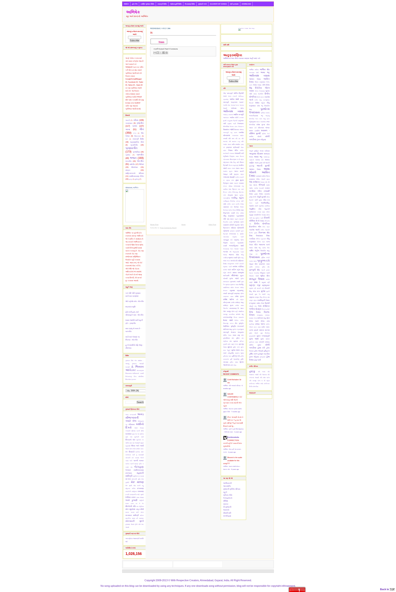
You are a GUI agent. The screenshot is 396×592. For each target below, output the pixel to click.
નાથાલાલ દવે (227, 207)
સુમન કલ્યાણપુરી (263, 336)
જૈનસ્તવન (137, 136)
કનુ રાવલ (233, 132)
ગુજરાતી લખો (202, 4)
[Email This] (154, 52)
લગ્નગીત (128, 161)
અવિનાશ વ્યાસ (233, 111)
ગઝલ (134, 126)
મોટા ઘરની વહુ (138, 485)
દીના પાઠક (266, 227)
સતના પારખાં (129, 512)
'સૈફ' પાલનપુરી (228, 93)
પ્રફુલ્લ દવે (263, 260)
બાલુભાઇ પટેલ (239, 240)
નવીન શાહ (258, 100)
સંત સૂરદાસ (130, 509)
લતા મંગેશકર (264, 306)
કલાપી (225, 138)
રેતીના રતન (130, 497)
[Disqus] (183, 98)
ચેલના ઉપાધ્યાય (260, 91)
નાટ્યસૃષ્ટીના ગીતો (137, 142)
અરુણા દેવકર (235, 105)
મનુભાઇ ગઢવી (227, 266)
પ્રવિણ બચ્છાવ (265, 113)
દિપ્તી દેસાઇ (260, 221)
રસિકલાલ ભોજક (264, 128)
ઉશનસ (236, 129)
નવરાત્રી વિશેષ (162, 4)
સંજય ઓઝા (260, 324)
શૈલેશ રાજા (265, 321)
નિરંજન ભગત (239, 207)
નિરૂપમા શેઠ (264, 232)
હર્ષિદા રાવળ (253, 354)
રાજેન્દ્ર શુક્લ (228, 305)
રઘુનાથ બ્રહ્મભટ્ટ (237, 290)
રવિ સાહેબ (240, 299)
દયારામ (241, 183)
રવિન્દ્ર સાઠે (266, 297)
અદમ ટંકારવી (232, 96)
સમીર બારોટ (265, 327)
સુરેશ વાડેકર (265, 339)
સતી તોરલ (140, 512)
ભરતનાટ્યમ (140, 370)
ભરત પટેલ (258, 119)
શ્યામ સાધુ (236, 335)
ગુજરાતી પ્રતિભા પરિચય (231, 489)
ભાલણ (225, 255)
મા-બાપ (128, 479)
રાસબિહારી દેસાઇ (263, 300)
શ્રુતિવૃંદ (251, 324)
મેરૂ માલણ (137, 482)
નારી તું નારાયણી (138, 455)
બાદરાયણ (226, 237)
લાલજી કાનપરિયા (229, 314)
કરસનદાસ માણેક (238, 135)
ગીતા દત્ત (266, 200)
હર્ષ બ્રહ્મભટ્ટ (234, 359)
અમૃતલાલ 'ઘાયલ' (237, 102)
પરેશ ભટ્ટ (260, 106)
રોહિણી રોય (253, 306)
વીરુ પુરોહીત (239, 323)
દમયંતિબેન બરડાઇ (260, 215)
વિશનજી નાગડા (228, 323)
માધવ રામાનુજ (238, 272)
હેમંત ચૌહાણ (261, 139)
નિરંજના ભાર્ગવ (227, 210)
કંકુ (126, 424)
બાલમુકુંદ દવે (227, 240)
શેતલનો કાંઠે (130, 506)
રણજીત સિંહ (258, 297)
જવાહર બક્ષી (227, 174)
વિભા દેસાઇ (255, 312)
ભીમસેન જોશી (254, 276)
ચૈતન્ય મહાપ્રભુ (233, 165)
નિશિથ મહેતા (260, 103)
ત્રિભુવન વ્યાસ (228, 183)
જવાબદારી (136, 538)
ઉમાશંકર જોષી (228, 129)
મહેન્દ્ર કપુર (254, 285)
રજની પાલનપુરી (228, 293)
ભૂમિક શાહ (241, 257)
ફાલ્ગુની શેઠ (254, 270)
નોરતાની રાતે (129, 458)
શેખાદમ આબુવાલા (237, 332)
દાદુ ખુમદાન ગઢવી (258, 218)
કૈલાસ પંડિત (233, 150)
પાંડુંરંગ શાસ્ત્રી (239, 219)
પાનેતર (127, 464)
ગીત (141, 129)
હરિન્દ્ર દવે (236, 356)
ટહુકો (225, 492)
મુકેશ (263, 291)
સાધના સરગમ (264, 330)
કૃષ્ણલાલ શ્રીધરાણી (232, 147)
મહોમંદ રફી (252, 288)
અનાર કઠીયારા (265, 151)
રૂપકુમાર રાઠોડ (254, 303)
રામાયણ (141, 491)
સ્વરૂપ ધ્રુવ (239, 353)
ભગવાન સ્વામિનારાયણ (134, 470)
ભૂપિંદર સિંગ (265, 276)
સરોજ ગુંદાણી (253, 330)
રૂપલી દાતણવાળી (130, 494)
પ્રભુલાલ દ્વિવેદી (228, 225)
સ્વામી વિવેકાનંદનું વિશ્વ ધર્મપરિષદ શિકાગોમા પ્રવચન (134, 376)
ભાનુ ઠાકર (266, 119)
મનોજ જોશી (227, 270)
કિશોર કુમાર (253, 194)
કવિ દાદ (237, 138)
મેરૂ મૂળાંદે (128, 485)
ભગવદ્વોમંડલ (227, 498)
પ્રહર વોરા (253, 264)
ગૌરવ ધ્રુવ (233, 159)
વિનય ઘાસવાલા (239, 317)
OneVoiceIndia (233, 437)
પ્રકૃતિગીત (134, 145)
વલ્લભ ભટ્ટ (240, 314)
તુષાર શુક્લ (239, 180)
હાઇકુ (130, 179)
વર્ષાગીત (132, 164)
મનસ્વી (241, 263)
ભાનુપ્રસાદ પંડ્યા (238, 252)
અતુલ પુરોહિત (254, 151)
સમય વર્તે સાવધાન (138, 518)
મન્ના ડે (257, 282)
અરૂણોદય (129, 538)
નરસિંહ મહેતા (237, 198)
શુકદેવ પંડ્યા (236, 329)
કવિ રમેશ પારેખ (265, 377)
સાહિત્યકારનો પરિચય (134, 173)
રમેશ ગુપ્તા (239, 296)
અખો (225, 96)
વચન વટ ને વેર (137, 503)
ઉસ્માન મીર (263, 182)
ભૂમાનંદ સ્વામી (232, 257)
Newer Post (154, 224)
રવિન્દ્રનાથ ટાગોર (229, 302)
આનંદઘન (226, 117)
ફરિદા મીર (266, 267)
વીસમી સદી (227, 513)
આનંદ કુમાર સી (260, 163)
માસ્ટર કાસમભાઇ (261, 122)
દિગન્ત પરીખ (227, 192)
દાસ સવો (241, 189)
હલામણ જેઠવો (129, 524)
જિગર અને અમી (137, 446)
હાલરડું (137, 179)
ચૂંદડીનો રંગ (140, 440)
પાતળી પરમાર (138, 460)
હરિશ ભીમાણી (258, 351)
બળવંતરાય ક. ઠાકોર (236, 234)
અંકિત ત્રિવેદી (239, 93)
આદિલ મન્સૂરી (238, 114)
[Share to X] (160, 52)
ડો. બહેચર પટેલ (228, 180)
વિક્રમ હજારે (266, 309)
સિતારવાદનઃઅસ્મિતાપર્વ (132, 373)
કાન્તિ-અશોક (236, 144)
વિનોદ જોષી (228, 320)
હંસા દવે (261, 348)
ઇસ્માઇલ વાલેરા (261, 176)
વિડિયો (141, 164)
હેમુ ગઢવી (257, 360)
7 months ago (235, 411)
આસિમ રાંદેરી (234, 117)
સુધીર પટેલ (236, 347)
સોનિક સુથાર (255, 345)
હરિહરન (267, 351)
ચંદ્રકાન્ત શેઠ (227, 162)
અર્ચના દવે (259, 160)
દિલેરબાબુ (235, 192)
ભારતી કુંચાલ (265, 270)
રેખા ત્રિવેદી (265, 303)
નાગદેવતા (128, 455)
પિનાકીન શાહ (265, 251)
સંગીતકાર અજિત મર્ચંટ (256, 383)
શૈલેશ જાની (253, 321)
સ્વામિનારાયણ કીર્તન (136, 176)
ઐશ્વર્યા (261, 185)
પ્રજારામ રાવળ (239, 222)
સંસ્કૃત (127, 170)
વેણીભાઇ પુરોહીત (229, 326)
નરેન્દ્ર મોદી (240, 201)
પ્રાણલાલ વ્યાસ (264, 264)
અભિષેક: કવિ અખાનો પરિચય (231, 385)
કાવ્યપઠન (128, 123)
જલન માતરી (239, 171)
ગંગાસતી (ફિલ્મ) (130, 431)
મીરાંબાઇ (234, 275)
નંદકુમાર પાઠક (233, 195)
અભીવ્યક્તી (227, 483)
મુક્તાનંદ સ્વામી (235, 281)
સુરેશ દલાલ (235, 350)
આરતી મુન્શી (263, 166)
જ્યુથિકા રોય (255, 209)
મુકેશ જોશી (234, 278)
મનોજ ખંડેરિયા (238, 266)
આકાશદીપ (227, 486)
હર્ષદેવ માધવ (234, 362)
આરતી (127, 120)
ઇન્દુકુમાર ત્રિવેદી (232, 120)
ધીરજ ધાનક (260, 97)
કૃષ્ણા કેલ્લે (252, 197)
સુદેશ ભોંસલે (253, 333)
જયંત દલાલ (231, 168)
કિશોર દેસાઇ (257, 85)
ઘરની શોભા (140, 431)
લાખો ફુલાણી (131, 500)
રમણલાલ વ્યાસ (228, 296)
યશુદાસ (251, 297)
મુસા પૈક (258, 294)
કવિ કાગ (231, 138)
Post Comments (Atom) (168, 228)
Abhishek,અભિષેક (132, 187)
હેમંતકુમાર (262, 357)
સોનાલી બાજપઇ (264, 342)
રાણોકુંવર (134, 491)
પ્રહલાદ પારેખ (239, 225)
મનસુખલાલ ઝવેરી (233, 263)
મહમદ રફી (266, 282)
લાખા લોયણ (140, 497)
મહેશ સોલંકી (227, 272)
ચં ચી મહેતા (240, 159)
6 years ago (235, 469)
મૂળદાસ (228, 284)
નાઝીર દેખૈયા (240, 204)
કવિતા (135, 120)
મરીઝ (234, 270)
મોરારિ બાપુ (266, 294)
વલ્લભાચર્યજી (227, 317)
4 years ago (232, 452)
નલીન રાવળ (231, 204)
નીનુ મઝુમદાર (229, 216)
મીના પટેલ (256, 291)
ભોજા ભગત (226, 261)
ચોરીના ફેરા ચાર (130, 443)
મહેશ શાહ (240, 270)
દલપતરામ (237, 186)
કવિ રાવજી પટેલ (254, 380)
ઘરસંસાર (128, 434)
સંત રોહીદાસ (140, 506)
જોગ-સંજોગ (136, 449)
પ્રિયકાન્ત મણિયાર (229, 228)
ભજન (133, 157)
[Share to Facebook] (163, 52)
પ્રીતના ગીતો (227, 495)
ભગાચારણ (226, 249)
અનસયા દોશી (254, 72)
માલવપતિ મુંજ (136, 479)
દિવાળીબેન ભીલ (255, 227)
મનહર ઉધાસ (256, 278)
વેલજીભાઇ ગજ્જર (263, 315)
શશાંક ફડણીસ (254, 130)
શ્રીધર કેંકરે (266, 133)
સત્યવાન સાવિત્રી (132, 515)
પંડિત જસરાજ (259, 244)
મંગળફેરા (128, 473)
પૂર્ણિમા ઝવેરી (265, 257)
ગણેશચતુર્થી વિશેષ (176, 4)
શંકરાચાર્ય (240, 326)
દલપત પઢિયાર (227, 186)
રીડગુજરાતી (227, 507)
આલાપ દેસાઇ (255, 79)
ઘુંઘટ (133, 434)
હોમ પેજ (134, 4)
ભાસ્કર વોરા (234, 255)
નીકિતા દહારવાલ (261, 239)
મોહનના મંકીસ (130, 488)
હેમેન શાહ (233, 365)
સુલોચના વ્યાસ (253, 342)
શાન (268, 318)
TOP (392, 589)
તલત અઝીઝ (258, 94)
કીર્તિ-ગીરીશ (266, 85)
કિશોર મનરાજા (264, 194)
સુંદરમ (230, 347)
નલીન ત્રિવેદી (265, 230)
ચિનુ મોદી (236, 162)
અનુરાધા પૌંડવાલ (256, 153)
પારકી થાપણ (134, 464)
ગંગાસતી (237, 153)
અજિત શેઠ (265, 69)
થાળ (126, 139)
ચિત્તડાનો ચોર (130, 440)
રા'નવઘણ (140, 488)
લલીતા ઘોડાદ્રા (255, 309)
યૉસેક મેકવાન (234, 287)
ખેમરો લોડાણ (139, 428)
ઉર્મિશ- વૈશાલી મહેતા (263, 179)
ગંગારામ (231, 153)
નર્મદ (224, 204)
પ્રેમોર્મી (237, 231)
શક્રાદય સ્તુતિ (130, 307)
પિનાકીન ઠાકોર (227, 222)
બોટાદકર (232, 243)
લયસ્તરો (226, 510)
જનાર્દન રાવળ (253, 206)
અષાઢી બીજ (130, 421)
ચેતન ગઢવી (253, 203)
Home (183, 224)
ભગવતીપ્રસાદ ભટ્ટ (256, 115)
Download (246, 4)
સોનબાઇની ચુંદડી (134, 521)
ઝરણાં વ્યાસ (261, 212)
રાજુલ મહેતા (253, 300)
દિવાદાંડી (131, 452)
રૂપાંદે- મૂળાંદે (140, 494)
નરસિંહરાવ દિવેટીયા (229, 201)
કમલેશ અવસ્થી (259, 188)
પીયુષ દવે (253, 254)
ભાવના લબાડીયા (254, 273)
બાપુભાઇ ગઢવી (238, 237)
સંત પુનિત (235, 338)
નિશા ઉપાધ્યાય (256, 236)
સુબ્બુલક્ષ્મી (252, 336)
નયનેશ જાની (254, 230)
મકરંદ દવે (234, 261)
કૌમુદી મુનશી (261, 197)
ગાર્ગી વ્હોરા (258, 200)
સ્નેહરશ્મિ (231, 353)
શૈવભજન (134, 167)
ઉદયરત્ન (241, 126)
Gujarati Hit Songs (218, 4)
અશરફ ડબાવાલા (228, 114)
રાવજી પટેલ (231, 311)
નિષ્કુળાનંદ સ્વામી (229, 213)
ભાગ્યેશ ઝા (227, 252)
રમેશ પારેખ (228, 299)
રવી (255, 128)
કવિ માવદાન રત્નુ (234, 141)
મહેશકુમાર (252, 122)
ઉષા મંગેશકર (254, 182)
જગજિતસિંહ (265, 203)
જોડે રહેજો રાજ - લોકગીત (134, 301)
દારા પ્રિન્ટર (233, 189)
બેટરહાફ (139, 466)
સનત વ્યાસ (257, 327)
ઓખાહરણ (141, 421)
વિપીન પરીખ (239, 320)
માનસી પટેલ (260, 288)
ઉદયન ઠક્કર (233, 126)
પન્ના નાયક (230, 219)
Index (126, 4)
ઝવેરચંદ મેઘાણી (229, 177)
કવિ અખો (261, 371)
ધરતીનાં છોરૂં (140, 452)
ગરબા (127, 129)
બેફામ (225, 243)
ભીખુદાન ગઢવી (265, 273)
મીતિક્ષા (225, 501)
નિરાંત (234, 210)
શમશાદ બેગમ (253, 318)
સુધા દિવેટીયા (265, 333)
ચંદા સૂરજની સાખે (137, 437)
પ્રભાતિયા (136, 152)
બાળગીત (140, 155)
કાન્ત (229, 144)
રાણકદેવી (128, 491)
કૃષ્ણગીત (140, 123)
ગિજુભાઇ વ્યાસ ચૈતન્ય (237, 156)
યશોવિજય (226, 287)
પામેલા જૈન (266, 248)
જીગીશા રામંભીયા (264, 206)
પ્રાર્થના (127, 155)
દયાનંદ (236, 183)
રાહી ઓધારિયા (239, 311)
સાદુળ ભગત (234, 344)
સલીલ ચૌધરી (255, 136)
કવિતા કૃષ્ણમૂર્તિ (263, 191)
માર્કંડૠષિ (226, 275)
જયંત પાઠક (240, 168)
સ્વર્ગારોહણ (227, 516)
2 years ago (238, 432)
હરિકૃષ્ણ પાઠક (227, 356)
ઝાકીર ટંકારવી (239, 177)
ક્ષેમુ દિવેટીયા (255, 88)
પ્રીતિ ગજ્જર (254, 267)
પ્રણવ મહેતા (253, 261)
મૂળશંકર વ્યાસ (234, 284)
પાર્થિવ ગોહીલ (254, 251)
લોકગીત (140, 161)
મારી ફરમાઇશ (234, 4)
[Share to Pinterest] (166, 52)
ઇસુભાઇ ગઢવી (231, 123)
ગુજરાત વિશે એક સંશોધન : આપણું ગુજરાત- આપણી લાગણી (134, 364)
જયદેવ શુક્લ (227, 171)
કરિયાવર (131, 424)
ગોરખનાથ (226, 159)
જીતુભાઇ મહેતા (239, 174)
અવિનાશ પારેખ (237, 108)
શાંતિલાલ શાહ (227, 329)
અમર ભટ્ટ (265, 72)
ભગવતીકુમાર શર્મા (236, 246)
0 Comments (173, 49)
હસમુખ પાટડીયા (264, 354)
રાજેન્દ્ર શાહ (239, 302)
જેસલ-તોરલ (129, 449)
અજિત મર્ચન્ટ (254, 69)
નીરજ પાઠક (261, 242)
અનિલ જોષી (234, 99)
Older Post (212, 224)
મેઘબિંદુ (241, 284)
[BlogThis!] (157, 52)
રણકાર (225, 504)
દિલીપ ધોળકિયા (262, 223)
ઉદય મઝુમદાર (260, 82)
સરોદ (229, 344)
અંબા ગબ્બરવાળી (130, 414)
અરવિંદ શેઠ (226, 105)
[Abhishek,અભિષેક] (134, 221)
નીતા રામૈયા (240, 213)
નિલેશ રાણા (240, 210)
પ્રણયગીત (131, 148)
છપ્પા (134, 133)
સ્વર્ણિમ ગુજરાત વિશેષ (147, 4)
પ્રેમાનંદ (232, 231)
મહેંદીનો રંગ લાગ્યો (138, 476)
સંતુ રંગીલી (140, 509)
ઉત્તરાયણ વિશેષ (190, 4)
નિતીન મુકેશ (253, 233)
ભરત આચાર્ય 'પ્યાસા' (237, 249)
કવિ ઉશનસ (263, 374)
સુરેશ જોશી (253, 339)
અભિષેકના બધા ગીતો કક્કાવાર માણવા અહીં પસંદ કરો (241, 58)
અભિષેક (133, 12)
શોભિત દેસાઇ (227, 335)
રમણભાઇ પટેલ (239, 293)
